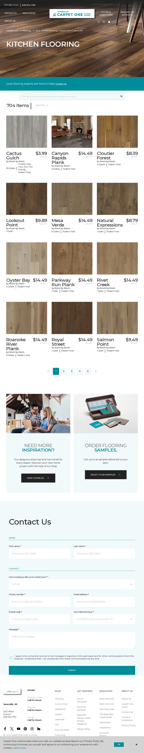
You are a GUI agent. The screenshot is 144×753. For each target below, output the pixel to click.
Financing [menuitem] (60, 735)
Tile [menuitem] (57, 724)
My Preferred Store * (84, 612)
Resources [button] (29, 13)
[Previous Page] (48, 371)
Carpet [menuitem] (58, 714)
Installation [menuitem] (105, 727)
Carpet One (12, 30)
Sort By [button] (39, 105)
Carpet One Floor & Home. (24, 735)
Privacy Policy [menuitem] (129, 725)
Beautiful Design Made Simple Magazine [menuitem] (84, 719)
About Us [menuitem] (126, 699)
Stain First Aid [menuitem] (106, 704)
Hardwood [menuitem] (60, 709)
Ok (118, 744)
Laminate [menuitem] (59, 719)
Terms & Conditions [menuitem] (127, 718)
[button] (98, 22)
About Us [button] (9, 21)
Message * (14, 629)
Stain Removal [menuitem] (106, 699)
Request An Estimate (127, 13)
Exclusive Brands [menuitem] (104, 734)
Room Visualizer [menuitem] (82, 700)
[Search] (121, 96)
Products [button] (10, 13)
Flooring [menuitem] (59, 699)
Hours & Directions (105, 13)
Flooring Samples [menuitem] (81, 708)
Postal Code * (15, 612)
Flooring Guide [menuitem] (106, 709)
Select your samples (103, 474)
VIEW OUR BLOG (35, 478)
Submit (72, 670)
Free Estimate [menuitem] (62, 730)
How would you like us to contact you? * (28, 577)
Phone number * (17, 594)
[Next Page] (96, 371)
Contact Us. (61, 84)
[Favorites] (104, 22)
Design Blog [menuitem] (83, 729)
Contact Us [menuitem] (127, 712)
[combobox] (69, 96)
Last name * (79, 546)
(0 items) (109, 22)
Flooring (26, 30)
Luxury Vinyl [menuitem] (61, 704)
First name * (15, 546)
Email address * (81, 594)
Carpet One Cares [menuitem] (127, 705)
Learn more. (19, 748)
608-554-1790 (28, 5)
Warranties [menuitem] (105, 722)
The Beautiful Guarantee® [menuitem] (106, 716)
